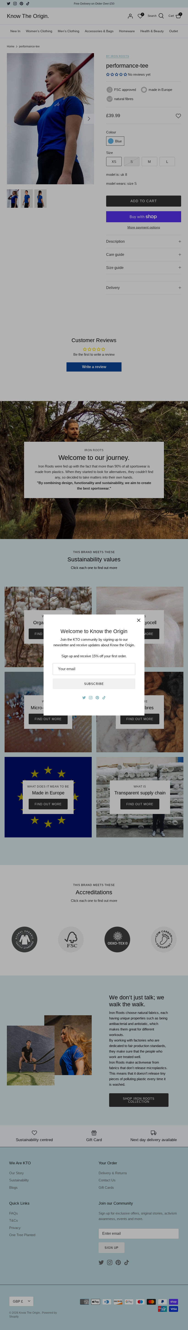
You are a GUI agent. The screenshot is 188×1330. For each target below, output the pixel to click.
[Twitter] (84, 697)
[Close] (139, 620)
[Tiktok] (104, 697)
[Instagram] (90, 697)
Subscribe (94, 684)
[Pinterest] (97, 697)
